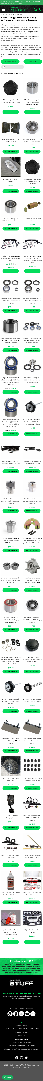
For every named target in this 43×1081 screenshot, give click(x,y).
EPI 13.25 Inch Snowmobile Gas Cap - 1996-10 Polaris (32, 700)
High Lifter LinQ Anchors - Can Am (11, 180)
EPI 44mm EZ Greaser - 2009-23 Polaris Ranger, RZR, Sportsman (11, 541)
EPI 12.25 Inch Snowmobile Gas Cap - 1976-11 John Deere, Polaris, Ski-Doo (32, 422)
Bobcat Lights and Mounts (21, 1042)
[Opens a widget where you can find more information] (7, 1077)
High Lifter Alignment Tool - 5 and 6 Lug (10, 856)
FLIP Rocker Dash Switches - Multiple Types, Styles (32, 779)
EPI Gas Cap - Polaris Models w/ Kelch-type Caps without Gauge (32, 659)
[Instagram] (21, 1057)
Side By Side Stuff (15, 1065)
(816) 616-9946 (21, 1025)
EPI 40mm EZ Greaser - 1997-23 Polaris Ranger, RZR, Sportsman (32, 501)
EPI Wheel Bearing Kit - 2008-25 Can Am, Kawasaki (11, 220)
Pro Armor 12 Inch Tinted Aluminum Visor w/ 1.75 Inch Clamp (10, 741)
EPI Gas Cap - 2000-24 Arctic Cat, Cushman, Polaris (10, 101)
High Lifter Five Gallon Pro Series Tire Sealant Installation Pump (11, 932)
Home (2, 14)
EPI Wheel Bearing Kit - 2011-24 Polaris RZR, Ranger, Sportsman (32, 620)
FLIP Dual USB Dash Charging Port (11, 817)
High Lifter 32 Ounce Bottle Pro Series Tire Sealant (11, 894)
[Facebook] (16, 1057)
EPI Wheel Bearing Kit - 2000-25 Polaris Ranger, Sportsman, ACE (11, 620)
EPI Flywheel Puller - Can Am (32, 220)
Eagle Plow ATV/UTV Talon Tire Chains (11, 779)
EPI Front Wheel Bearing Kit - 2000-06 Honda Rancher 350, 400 (10, 301)
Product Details (11, 112)
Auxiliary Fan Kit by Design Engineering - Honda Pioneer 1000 (10, 258)
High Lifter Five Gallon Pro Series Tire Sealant (32, 894)
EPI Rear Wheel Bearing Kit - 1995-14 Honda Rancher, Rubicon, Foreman (32, 340)
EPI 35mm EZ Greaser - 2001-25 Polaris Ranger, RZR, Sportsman (10, 501)
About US (21, 1036)
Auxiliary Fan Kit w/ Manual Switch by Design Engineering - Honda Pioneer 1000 (32, 259)
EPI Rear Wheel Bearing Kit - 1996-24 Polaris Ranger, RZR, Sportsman (10, 580)
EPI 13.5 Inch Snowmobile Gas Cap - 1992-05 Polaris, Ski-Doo (11, 701)
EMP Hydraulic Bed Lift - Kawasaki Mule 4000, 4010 (11, 462)
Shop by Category (11, 14)
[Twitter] (26, 1057)
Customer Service (21, 1032)
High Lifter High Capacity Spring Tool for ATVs (32, 856)
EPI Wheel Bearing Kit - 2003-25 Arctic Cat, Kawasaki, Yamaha (32, 102)
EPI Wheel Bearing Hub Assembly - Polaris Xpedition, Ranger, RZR (32, 580)
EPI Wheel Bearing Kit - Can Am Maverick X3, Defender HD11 (32, 142)
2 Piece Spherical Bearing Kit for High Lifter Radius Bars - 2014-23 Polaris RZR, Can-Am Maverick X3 (10, 660)
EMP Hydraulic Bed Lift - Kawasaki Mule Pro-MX (32, 462)
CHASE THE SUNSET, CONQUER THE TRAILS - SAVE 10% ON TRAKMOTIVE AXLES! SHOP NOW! (20, 2)
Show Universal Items (14, 67)
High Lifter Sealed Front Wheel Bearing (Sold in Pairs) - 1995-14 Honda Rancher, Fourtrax (10, 381)
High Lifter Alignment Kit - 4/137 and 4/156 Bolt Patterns (32, 818)
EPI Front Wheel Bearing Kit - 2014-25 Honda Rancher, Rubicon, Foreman (10, 340)
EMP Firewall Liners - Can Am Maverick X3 (11, 141)
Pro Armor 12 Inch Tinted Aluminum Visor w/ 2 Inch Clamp (32, 741)
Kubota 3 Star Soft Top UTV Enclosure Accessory (22, 1049)
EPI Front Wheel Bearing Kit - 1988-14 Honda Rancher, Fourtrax (32, 301)
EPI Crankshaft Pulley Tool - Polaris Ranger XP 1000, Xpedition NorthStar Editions (32, 541)
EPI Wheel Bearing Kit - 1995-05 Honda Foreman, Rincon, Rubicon (32, 380)
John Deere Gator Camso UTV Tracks (21, 1046)
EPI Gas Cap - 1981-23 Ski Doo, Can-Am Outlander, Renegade (32, 181)
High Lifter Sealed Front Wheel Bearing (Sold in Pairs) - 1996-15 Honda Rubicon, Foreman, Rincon (10, 423)
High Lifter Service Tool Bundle (32, 931)
